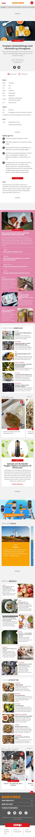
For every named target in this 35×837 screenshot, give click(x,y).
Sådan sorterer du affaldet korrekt (12, 252)
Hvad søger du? (8, 800)
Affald (5, 250)
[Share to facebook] (14, 67)
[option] (13, 418)
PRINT (17, 178)
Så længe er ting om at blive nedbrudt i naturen (16, 273)
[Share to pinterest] (18, 67)
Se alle (29, 396)
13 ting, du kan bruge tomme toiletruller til (15, 266)
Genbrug (6, 256)
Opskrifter (3, 7)
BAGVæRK (17, 40)
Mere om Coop (7, 804)
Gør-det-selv (7, 264)
